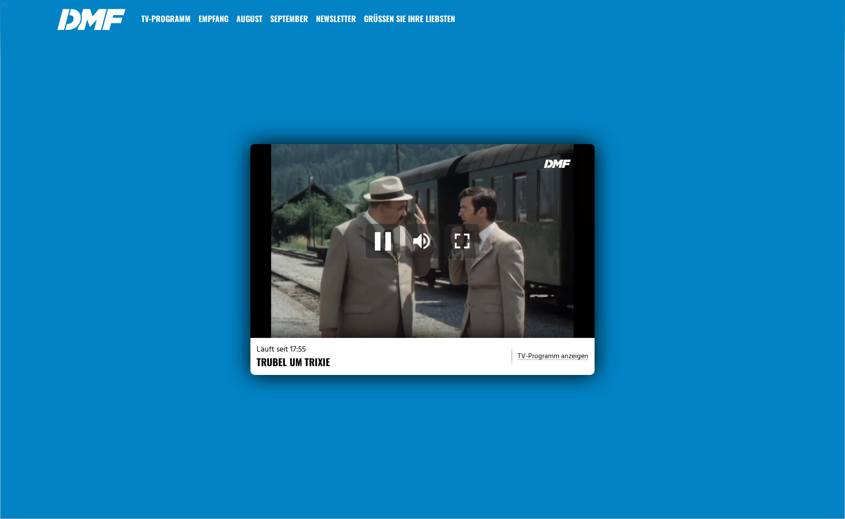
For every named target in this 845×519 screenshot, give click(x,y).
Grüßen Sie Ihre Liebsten (409, 18)
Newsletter (336, 18)
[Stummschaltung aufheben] (422, 241)
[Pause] (383, 241)
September (289, 18)
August (249, 18)
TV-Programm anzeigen (553, 356)
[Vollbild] (462, 241)
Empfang (213, 18)
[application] (422, 241)
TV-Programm (166, 18)
